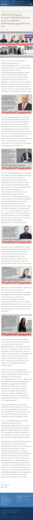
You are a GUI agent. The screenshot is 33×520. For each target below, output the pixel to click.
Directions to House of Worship (23, 500)
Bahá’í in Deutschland (5, 1)
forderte (11, 423)
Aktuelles (14, 1)
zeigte (12, 404)
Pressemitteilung (9, 129)
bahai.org (4, 504)
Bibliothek (29, 1)
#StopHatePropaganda (13, 72)
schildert (6, 292)
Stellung (14, 251)
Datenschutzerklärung (17, 517)
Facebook (6, 485)
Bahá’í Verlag (5, 502)
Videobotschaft (21, 175)
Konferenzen (5, 498)
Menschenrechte (6, 500)
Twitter (5, 487)
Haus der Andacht (21, 1)
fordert (8, 344)
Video (11, 297)
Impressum (4, 517)
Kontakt (3, 496)
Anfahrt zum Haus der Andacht (23, 496)
